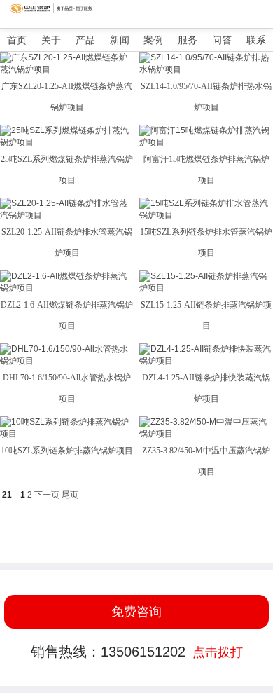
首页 (17, 40)
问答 (222, 40)
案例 (153, 40)
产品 (85, 40)
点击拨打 (217, 652)
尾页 (70, 495)
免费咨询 (136, 612)
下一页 (46, 495)
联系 (256, 40)
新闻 (120, 40)
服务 (187, 40)
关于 (51, 40)
